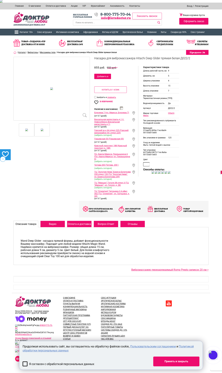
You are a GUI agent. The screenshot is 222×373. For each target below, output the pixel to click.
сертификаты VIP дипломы (165, 43)
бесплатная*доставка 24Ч (75, 43)
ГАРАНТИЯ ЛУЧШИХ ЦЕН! (113, 336)
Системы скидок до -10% (114, 330)
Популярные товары (112, 327)
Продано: (197, 52)
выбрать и (102, 97)
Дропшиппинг (71, 318)
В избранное (106, 101)
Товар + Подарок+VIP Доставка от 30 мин (33, 43)
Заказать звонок (147, 16)
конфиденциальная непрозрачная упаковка (119, 43)
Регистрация (202, 6)
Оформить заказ (194, 21)
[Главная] (14, 52)
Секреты (202, 41)
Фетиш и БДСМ (110, 32)
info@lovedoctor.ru (116, 18)
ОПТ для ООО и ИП (72, 321)
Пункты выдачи (71, 304)
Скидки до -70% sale (111, 324)
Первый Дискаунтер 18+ (76, 327)
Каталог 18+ (26, 32)
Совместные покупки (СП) (77, 324)
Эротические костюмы (113, 304)
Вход (189, 6)
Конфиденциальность (75, 306)
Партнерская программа (76, 315)
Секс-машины (108, 318)
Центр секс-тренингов (75, 333)
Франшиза (68, 312)
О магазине (69, 298)
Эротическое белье (132, 32)
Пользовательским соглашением (153, 346)
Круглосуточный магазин (77, 330)
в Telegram (202, 44)
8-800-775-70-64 (115, 14)
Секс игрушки (108, 298)
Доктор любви (31, 17)
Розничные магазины (75, 309)
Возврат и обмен (71, 336)
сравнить (111, 97)
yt (169, 303)
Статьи (67, 339)
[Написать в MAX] (217, 361)
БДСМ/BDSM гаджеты (112, 315)
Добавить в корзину (102, 77)
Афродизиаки (90, 32)
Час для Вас (107, 339)
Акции (104, 333)
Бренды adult (108, 321)
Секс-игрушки (44, 32)
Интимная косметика (67, 32)
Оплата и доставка (73, 301)
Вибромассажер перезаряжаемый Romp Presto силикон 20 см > (170, 269)
